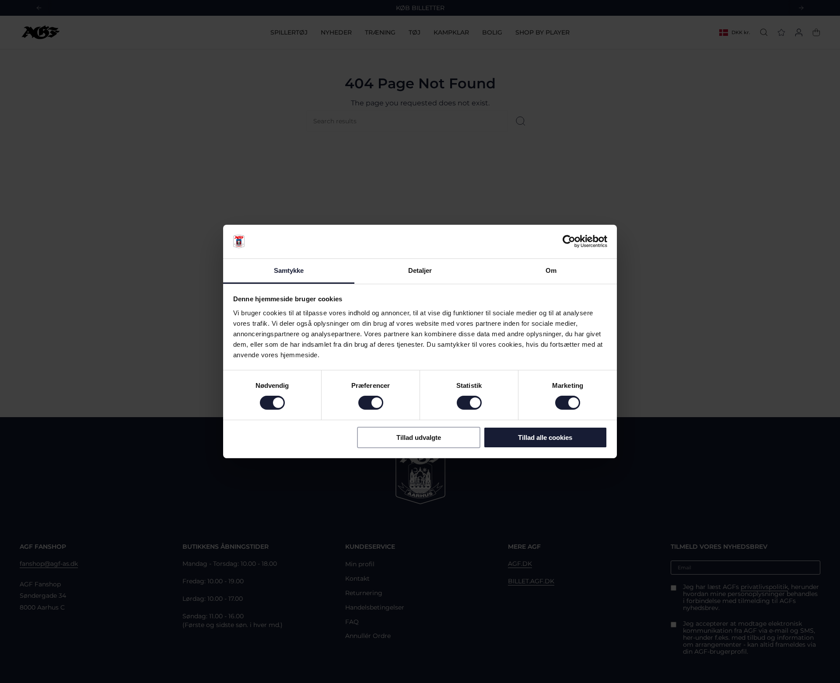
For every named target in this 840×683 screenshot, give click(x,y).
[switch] (370, 403)
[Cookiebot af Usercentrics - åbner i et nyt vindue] (569, 241)
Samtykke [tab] (289, 270)
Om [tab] (551, 270)
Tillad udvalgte (418, 437)
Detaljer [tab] (420, 270)
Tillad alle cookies (545, 437)
